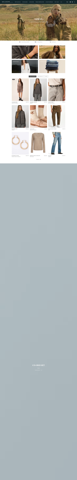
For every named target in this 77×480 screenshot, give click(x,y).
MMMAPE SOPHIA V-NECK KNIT (35, 155)
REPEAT (31, 103)
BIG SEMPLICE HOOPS (15, 155)
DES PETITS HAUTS (15, 103)
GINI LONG (50, 155)
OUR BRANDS (24, 1)
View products (38, 370)
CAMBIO (49, 156)
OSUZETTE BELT (51, 102)
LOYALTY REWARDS (49, 1)
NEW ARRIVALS (18, 1)
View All (37, 159)
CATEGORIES (31, 1)
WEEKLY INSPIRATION (40, 1)
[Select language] (68, 2)
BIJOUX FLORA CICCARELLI (16, 156)
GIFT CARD (57, 1)
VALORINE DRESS (14, 102)
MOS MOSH (32, 156)
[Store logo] (7, 2)
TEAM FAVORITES (32, 76)
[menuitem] (18, 2)
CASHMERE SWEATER (33, 102)
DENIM (46, 76)
